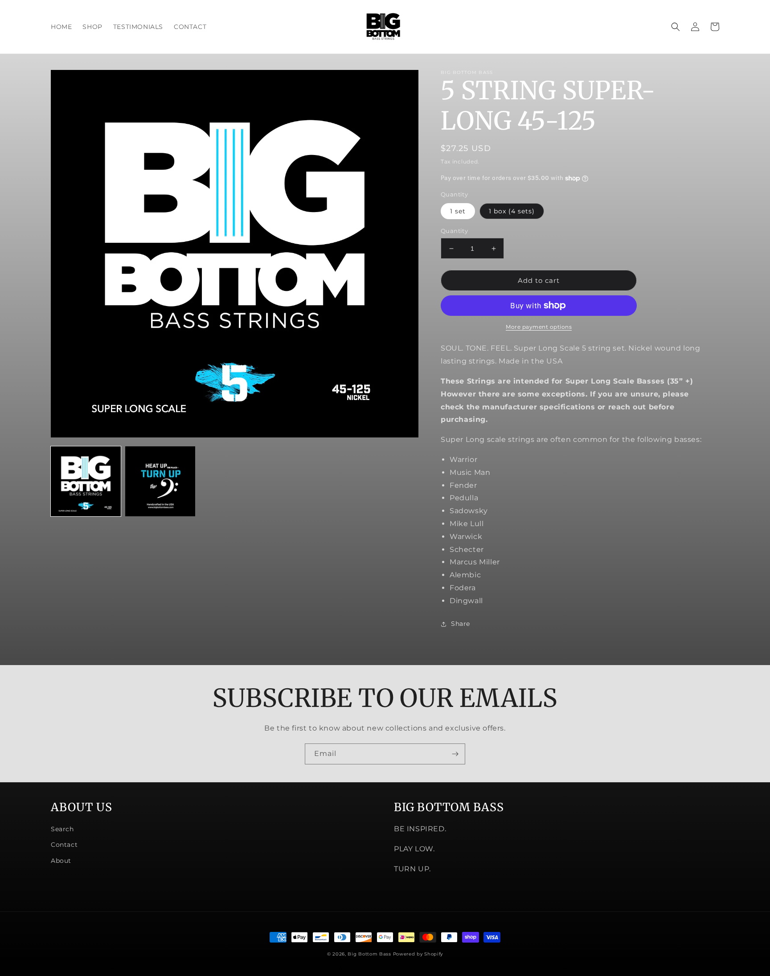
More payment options (539, 326)
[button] (675, 27)
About (61, 861)
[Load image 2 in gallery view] (160, 481)
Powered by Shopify (418, 954)
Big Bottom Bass (369, 954)
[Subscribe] (455, 753)
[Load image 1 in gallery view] (86, 481)
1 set (458, 211)
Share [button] (460, 624)
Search (62, 829)
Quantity (454, 230)
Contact (64, 845)
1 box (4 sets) (512, 211)
